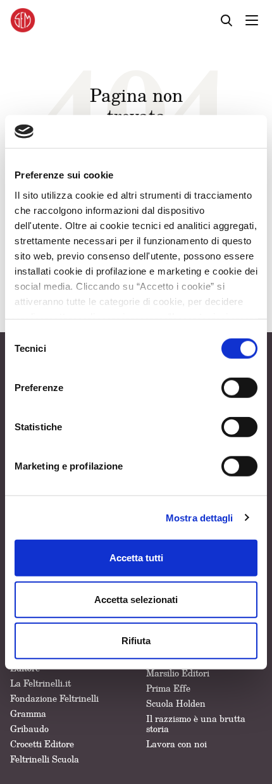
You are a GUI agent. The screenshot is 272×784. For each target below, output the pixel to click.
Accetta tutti (136, 557)
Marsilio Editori (177, 673)
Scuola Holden (176, 703)
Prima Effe (168, 688)
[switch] (239, 388)
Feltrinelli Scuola (44, 759)
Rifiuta (136, 640)
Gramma (28, 713)
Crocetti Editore (42, 743)
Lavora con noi (176, 743)
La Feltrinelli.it (40, 683)
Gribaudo (29, 728)
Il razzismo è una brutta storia (195, 723)
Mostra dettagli (199, 517)
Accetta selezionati (136, 599)
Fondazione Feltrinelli (54, 698)
